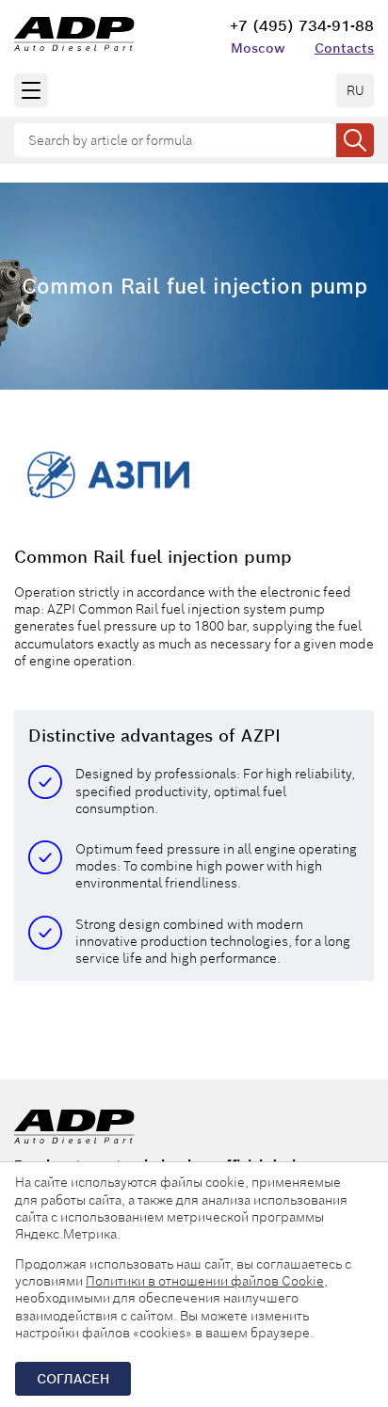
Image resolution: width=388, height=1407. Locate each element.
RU (355, 90)
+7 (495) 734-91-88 (302, 26)
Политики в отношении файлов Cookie (205, 1280)
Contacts (344, 48)
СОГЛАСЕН (73, 1378)
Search (355, 140)
